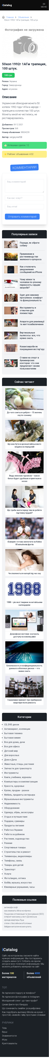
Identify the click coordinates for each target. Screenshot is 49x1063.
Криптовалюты (9, 1043)
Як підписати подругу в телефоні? (19, 993)
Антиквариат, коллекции (17, 729)
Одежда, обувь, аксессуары (19, 812)
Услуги (7, 874)
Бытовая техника (13, 733)
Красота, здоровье (14, 786)
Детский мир (11, 751)
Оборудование (11, 808)
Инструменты (11, 773)
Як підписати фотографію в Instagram (20, 996)
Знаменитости (9, 1035)
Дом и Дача (10, 759)
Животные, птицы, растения (19, 764)
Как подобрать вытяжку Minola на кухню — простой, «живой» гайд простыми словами (23, 1013)
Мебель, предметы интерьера (19, 795)
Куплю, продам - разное (16, 790)
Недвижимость (12, 803)
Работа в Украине (13, 830)
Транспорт (9, 869)
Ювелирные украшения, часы (19, 887)
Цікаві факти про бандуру (15, 1004)
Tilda (4, 1028)
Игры (4, 1039)
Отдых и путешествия (15, 816)
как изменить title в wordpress (17, 911)
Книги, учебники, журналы (17, 777)
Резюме (8, 843)
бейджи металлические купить (17, 927)
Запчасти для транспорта (17, 768)
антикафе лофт (11, 907)
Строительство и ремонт (17, 852)
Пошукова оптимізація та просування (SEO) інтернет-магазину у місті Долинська (24, 915)
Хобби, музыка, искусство (18, 882)
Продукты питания (14, 825)
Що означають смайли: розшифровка (21, 1008)
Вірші (4, 1032)
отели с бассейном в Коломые (18, 923)
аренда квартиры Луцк (14, 920)
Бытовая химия (12, 737)
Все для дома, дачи (14, 742)
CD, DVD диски (11, 724)
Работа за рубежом (14, 834)
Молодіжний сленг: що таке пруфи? (20, 1000)
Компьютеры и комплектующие (21, 781)
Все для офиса (12, 746)
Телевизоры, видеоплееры (18, 856)
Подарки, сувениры (14, 821)
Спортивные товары (15, 847)
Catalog (7, 5)
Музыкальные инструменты (19, 799)
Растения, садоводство (16, 838)
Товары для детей (13, 865)
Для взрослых (11, 755)
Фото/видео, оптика (15, 878)
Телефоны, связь (13, 860)
